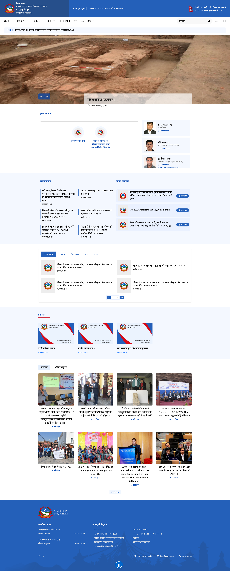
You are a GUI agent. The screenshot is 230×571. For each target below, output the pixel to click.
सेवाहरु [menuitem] (37, 21)
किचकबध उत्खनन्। (101, 100)
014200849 (164, 131)
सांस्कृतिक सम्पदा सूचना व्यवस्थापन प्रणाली (147, 534)
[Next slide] (47, 96)
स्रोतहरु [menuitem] (50, 21)
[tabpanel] (115, 280)
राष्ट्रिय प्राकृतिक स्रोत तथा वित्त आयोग (106, 546)
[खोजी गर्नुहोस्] (209, 21)
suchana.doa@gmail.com (169, 167)
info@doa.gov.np (167, 556)
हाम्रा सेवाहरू (45, 113)
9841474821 (164, 165)
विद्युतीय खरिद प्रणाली (140, 530)
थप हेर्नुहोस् (115, 492)
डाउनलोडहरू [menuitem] (86, 21)
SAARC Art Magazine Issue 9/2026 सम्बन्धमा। (97, 192)
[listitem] (78, 137)
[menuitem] (99, 21)
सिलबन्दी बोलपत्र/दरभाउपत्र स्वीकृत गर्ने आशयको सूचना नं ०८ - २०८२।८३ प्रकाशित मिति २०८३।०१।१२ (96, 230)
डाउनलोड (184, 196)
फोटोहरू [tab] (44, 367)
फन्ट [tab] (86, 254)
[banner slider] (115, 69)
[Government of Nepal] (9, 8)
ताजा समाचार (122, 181)
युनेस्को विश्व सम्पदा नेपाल (141, 542)
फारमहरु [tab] (97, 254)
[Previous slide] (41, 96)
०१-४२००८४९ (187, 556)
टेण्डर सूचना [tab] (50, 254)
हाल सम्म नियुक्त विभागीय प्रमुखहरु (105, 534)
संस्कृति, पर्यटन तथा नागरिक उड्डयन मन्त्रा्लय (109, 538)
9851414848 (165, 148)
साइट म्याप (97, 530)
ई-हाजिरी (136, 538)
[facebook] (39, 556)
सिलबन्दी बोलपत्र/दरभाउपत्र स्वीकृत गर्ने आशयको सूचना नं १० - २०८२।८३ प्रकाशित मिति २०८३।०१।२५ (57, 230)
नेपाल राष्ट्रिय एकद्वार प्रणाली (103, 542)
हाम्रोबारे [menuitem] (7, 21)
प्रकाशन (41, 315)
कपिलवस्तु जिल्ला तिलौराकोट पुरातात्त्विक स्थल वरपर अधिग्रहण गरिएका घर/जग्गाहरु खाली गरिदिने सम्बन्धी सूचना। (58, 195)
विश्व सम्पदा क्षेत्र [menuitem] (23, 21)
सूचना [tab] (62, 254)
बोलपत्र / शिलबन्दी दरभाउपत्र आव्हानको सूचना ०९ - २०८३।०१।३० (96, 212)
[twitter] (43, 556)
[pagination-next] (122, 297)
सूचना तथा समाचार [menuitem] (67, 21)
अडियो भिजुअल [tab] (61, 367)
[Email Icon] (224, 21)
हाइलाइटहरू (45, 181)
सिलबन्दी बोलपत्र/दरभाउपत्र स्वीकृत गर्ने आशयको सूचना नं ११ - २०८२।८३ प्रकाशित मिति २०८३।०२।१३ (124, 8)
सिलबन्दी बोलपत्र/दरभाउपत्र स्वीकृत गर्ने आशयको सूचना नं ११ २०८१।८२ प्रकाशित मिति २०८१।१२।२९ (49, 30)
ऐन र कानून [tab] (75, 254)
